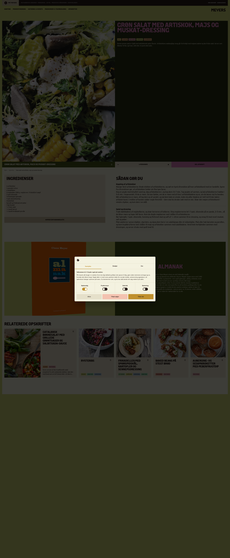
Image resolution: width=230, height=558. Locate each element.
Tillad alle (141, 296)
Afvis (89, 296)
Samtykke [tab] (88, 266)
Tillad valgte (115, 296)
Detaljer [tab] (115, 266)
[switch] (104, 289)
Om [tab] (142, 266)
